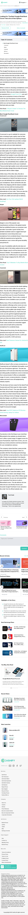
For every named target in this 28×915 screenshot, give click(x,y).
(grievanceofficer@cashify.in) (8, 889)
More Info (3, 848)
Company (3, 799)
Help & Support (4, 835)
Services (3, 771)
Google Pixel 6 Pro (16, 94)
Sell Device (3, 819)
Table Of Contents (6, 39)
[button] (24, 548)
